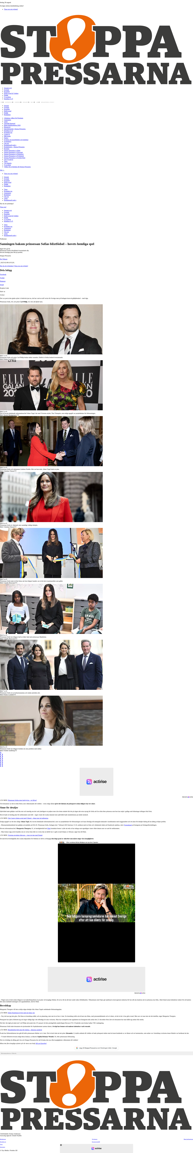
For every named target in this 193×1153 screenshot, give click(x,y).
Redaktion (26, 102)
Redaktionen (3, 1139)
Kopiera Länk (4, 288)
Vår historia (7, 163)
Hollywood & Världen (11, 93)
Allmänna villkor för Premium (13, 118)
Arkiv (38, 102)
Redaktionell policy (47, 102)
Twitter (2, 278)
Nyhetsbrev (7, 141)
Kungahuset (128, 825)
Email (2, 285)
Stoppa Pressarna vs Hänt (12, 150)
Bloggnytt (7, 127)
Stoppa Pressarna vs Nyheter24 (14, 156)
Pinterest (2, 281)
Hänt (48, 828)
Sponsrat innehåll (96, 1141)
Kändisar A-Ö (8, 99)
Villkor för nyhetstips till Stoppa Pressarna (17, 167)
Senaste (6, 106)
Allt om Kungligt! (41, 1043)
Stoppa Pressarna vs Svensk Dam (14, 158)
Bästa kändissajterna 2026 (12, 125)
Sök (1, 170)
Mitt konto (7, 136)
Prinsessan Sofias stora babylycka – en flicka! (22, 800)
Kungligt (7, 91)
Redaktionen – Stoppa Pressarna (14, 147)
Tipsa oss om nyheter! (11, 9)
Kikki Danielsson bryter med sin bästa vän (21, 1013)
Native (6, 138)
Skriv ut (2, 291)
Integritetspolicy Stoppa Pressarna (15, 129)
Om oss (33, 102)
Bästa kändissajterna (188, 1139)
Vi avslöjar (7, 97)
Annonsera (18, 102)
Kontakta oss (9, 102)
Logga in (7, 134)
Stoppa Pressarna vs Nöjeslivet (14, 154)
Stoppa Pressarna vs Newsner (13, 152)
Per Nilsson (3, 259)
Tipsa (2, 102)
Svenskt (6, 90)
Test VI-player (8, 159)
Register (6, 149)
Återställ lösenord (9, 123)
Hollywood (7, 111)
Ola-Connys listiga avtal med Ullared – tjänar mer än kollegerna (28, 818)
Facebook (3, 274)
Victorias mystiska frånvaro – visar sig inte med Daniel (25, 835)
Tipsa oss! (3, 207)
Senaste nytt (8, 88)
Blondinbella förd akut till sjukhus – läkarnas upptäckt (25, 1030)
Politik (6, 95)
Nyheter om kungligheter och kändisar (16, 140)
